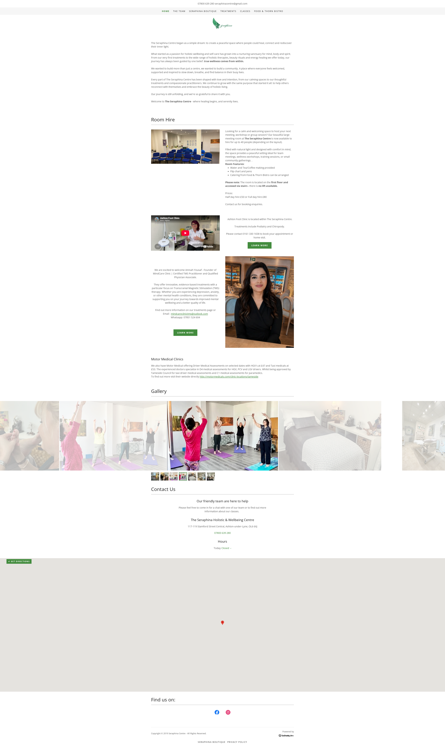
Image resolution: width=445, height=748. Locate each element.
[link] (222, 23)
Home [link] (165, 11)
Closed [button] (225, 548)
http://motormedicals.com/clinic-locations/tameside (229, 376)
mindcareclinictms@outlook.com (189, 313)
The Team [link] (179, 11)
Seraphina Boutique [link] (203, 11)
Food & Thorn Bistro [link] (268, 11)
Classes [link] (245, 11)
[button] (230, 548)
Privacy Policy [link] (237, 742)
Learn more (259, 245)
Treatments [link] (228, 11)
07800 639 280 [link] (206, 3)
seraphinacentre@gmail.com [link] (231, 3)
